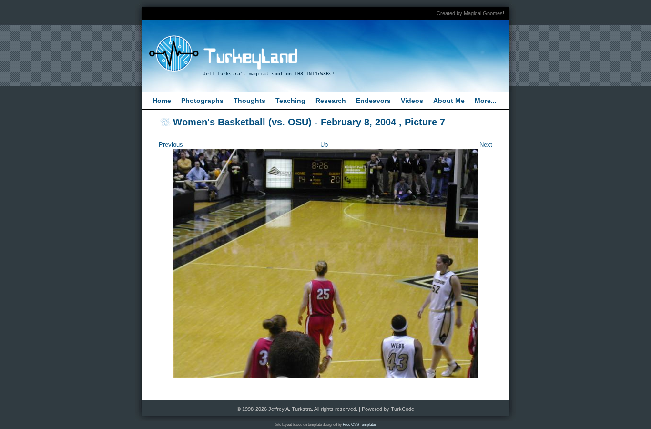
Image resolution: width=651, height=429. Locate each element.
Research (330, 100)
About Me (449, 100)
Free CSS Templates (359, 424)
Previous (171, 144)
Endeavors (373, 100)
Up (324, 144)
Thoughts (249, 100)
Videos (412, 100)
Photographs (202, 100)
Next (485, 144)
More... (486, 100)
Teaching (290, 100)
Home (162, 100)
